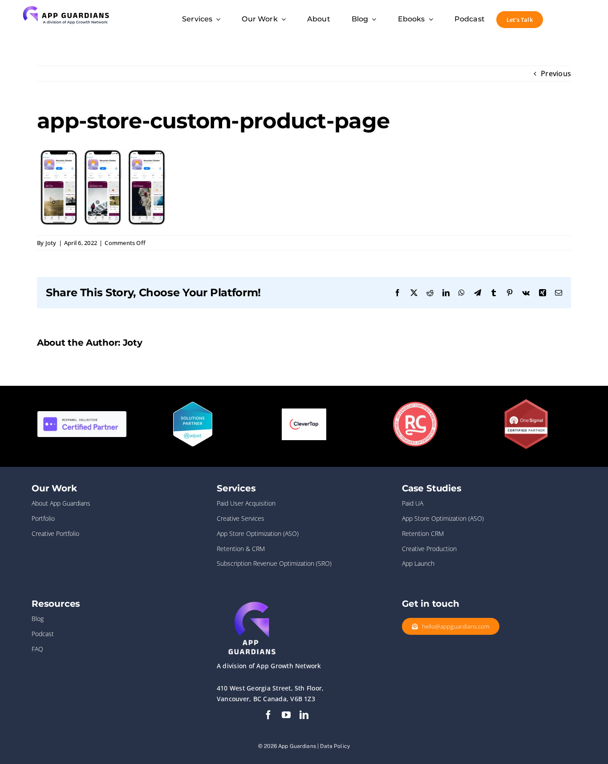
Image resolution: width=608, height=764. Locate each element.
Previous (556, 73)
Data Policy (335, 746)
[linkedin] (304, 715)
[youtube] (286, 715)
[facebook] (268, 715)
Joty (51, 243)
